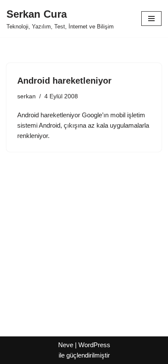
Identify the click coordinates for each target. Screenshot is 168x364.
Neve (65, 344)
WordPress (94, 344)
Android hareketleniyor (64, 80)
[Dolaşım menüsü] (151, 18)
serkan (26, 96)
